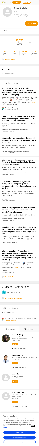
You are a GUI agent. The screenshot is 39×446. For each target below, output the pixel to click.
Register (26, 2)
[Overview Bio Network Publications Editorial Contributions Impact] (19, 30)
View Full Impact (10, 59)
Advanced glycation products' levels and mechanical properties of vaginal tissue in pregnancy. (19, 140)
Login (16, 2)
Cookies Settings (19, 441)
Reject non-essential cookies (19, 437)
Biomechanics (5, 315)
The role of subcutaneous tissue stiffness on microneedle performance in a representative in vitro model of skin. (19, 118)
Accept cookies (19, 432)
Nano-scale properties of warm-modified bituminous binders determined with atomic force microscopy (18, 210)
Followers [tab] (10, 329)
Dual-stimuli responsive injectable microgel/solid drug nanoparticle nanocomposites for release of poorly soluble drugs (19, 184)
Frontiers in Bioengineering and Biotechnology (21, 318)
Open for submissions (10, 320)
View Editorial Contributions (13, 298)
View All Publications (11, 277)
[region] (19, 429)
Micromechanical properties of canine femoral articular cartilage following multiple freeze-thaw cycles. (19, 162)
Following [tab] (29, 329)
